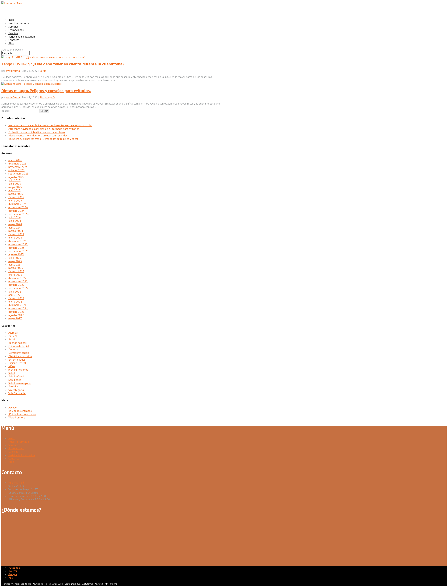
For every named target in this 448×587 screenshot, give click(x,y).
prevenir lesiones (18, 369)
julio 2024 (14, 217)
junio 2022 (14, 291)
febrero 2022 (16, 298)
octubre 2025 (16, 170)
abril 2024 (14, 227)
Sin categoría (47, 97)
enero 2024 (15, 237)
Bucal (11, 339)
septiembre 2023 (18, 251)
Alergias (13, 332)
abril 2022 (14, 295)
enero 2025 (15, 200)
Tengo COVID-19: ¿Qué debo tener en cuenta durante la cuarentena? (62, 64)
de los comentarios (22, 414)
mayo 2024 (15, 224)
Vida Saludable (17, 393)
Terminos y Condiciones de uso (16, 583)
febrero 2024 (16, 234)
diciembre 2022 (17, 278)
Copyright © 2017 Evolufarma (79, 583)
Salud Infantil (16, 376)
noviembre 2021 (18, 308)
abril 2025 (14, 190)
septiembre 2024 (18, 214)
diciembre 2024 (17, 204)
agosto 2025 (16, 177)
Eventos (13, 451)
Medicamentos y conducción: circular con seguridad (38, 135)
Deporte (13, 349)
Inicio (11, 438)
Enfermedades (16, 359)
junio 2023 (14, 258)
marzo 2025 (15, 194)
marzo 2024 (15, 231)
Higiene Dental (17, 363)
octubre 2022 (16, 284)
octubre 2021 (16, 311)
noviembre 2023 (18, 244)
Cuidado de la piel (18, 346)
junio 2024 (14, 220)
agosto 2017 (16, 315)
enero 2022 (15, 301)
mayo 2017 (15, 318)
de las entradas (20, 410)
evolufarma (13, 70)
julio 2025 (14, 180)
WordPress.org (16, 417)
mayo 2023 (15, 261)
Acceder (13, 407)
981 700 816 (16, 482)
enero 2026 (15, 160)
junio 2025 (14, 183)
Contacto (13, 458)
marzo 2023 (15, 268)
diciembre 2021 (17, 305)
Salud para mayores (19, 383)
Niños (11, 366)
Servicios (13, 386)
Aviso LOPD (57, 583)
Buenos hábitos (17, 342)
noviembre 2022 (18, 281)
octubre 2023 (16, 247)
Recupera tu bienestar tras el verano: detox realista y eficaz (43, 138)
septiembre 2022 (18, 288)
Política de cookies (42, 583)
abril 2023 (14, 264)
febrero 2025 (16, 197)
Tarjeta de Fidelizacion (21, 36)
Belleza (13, 336)
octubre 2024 (16, 210)
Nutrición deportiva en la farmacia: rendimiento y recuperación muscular (50, 125)
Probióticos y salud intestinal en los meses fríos (36, 132)
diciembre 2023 (17, 241)
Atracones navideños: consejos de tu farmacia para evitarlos (43, 128)
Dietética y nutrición (20, 356)
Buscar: (5, 110)
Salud (43, 70)
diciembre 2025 (17, 163)
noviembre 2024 (18, 207)
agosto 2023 (16, 254)
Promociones (16, 448)
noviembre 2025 (18, 167)
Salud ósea (14, 379)
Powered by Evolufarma (105, 583)
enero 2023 (15, 274)
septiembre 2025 (18, 173)
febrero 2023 (16, 271)
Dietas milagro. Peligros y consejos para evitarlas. (46, 90)
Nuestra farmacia (18, 441)
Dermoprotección (18, 352)
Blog (11, 462)
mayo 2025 (15, 187)
